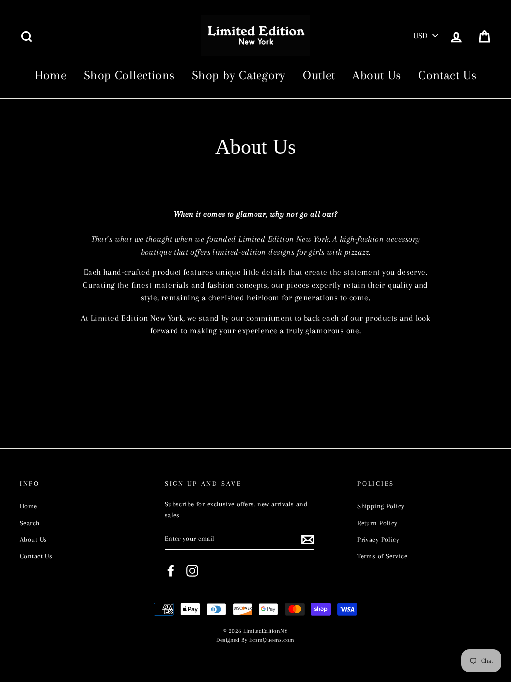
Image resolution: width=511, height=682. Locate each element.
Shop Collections (129, 75)
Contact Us (447, 75)
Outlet (319, 75)
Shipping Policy (380, 506)
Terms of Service (382, 556)
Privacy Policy (378, 539)
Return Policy (377, 523)
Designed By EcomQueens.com (255, 640)
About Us (376, 75)
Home (51, 75)
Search (30, 523)
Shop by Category (239, 75)
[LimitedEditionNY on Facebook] (171, 571)
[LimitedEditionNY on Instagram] (192, 571)
